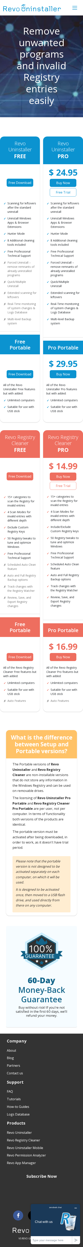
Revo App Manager (21, 1163)
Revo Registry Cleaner (23, 1140)
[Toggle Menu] (75, 8)
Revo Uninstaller (19, 1132)
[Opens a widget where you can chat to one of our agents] (55, 1224)
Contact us (15, 1073)
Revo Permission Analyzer (26, 1155)
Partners (13, 1065)
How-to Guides (18, 1106)
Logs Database (18, 1114)
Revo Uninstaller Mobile (25, 1148)
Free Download (19, 182)
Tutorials (14, 1099)
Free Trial (63, 192)
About (11, 1050)
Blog (10, 1058)
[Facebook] (18, 1215)
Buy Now (63, 183)
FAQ (10, 1091)
